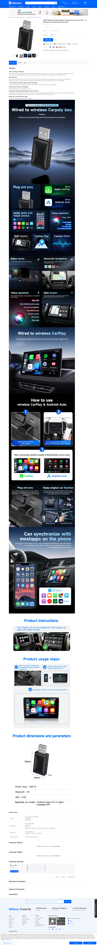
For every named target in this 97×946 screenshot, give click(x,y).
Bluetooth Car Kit (37, 17)
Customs (37, 923)
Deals (34, 6)
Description (13, 62)
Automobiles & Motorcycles (18, 17)
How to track (11, 919)
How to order (11, 917)
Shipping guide (25, 917)
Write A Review (14, 871)
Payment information (26, 919)
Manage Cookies (7, 943)
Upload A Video (48, 855)
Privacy (36, 920)
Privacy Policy (8, 939)
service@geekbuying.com (74, 918)
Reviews (20, 62)
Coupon (40, 6)
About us (10, 920)
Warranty (10, 923)
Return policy (37, 919)
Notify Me (48, 40)
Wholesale (24, 920)
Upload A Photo (48, 846)
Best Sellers (20, 6)
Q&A (25, 62)
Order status (11, 926)
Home (10, 17)
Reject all (89, 943)
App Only (47, 6)
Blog (53, 6)
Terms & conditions (38, 917)
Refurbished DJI (61, 6)
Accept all (75, 943)
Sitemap (10, 927)
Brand (28, 6)
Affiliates (23, 923)
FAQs (10, 924)
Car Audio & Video (29, 17)
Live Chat (71, 923)
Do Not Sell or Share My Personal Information (39, 925)
